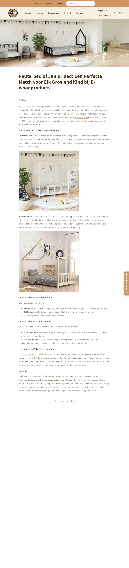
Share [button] (23, 100)
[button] (28, 13)
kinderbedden (81, 117)
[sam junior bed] (49, 291)
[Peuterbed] (49, 211)
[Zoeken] (69, 4)
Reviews (38, 3)
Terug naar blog (66, 400)
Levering (59, 3)
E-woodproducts (29, 106)
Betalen (49, 3)
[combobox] (81, 4)
